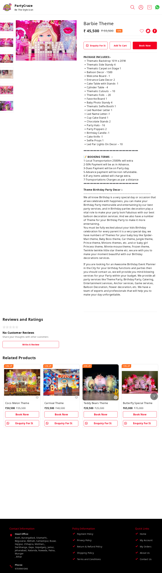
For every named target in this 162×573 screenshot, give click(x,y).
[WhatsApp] (148, 31)
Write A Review (30, 344)
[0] (149, 7)
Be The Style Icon (24, 9)
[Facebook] (155, 31)
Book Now (145, 45)
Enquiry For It (97, 45)
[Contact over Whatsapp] (157, 7)
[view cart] (149, 7)
